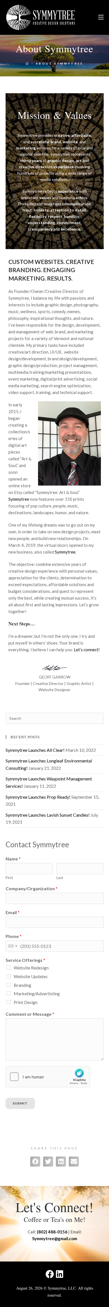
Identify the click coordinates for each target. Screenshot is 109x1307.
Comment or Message (30, 1014)
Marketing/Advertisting (37, 993)
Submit (20, 1103)
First (9, 877)
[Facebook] (50, 1274)
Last (59, 877)
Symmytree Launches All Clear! (35, 750)
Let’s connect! (87, 649)
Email (13, 912)
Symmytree (18, 499)
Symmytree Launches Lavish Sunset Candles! (48, 815)
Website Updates (31, 976)
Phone (14, 936)
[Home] (28, 63)
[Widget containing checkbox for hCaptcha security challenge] (48, 1076)
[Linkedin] (59, 1274)
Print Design (25, 1002)
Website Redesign (31, 967)
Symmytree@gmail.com (54, 1238)
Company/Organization (32, 888)
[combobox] (12, 946)
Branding (22, 985)
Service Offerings (25, 960)
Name (13, 858)
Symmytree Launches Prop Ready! (38, 797)
